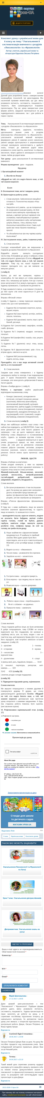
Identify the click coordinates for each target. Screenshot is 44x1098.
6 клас (5, 836)
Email (5, 977)
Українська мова (17, 836)
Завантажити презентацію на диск (22, 793)
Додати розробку (23, 23)
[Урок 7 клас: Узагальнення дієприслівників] (22, 887)
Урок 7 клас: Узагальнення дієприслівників (22, 898)
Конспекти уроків (32, 836)
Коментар (7, 955)
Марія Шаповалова (17, 996)
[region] (22, 804)
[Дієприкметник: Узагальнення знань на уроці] (22, 918)
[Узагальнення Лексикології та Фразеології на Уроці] (22, 856)
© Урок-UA (10, 1087)
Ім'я (4, 969)
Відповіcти (5, 1030)
